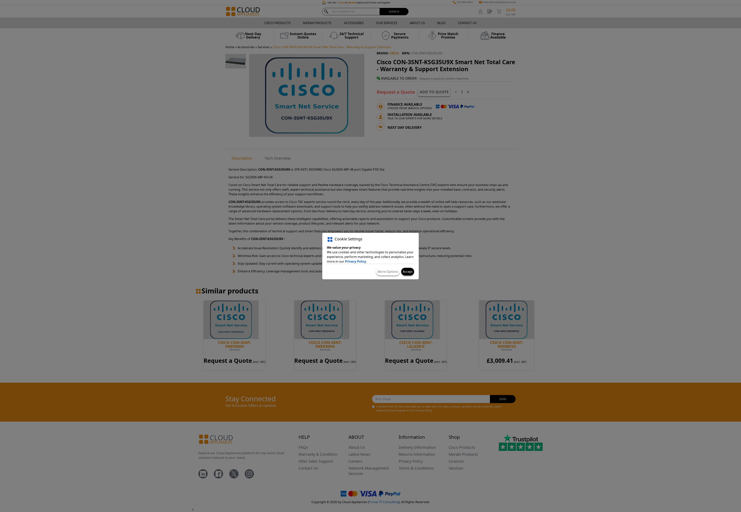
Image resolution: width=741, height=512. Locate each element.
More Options (388, 271)
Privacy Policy (355, 261)
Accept (408, 271)
